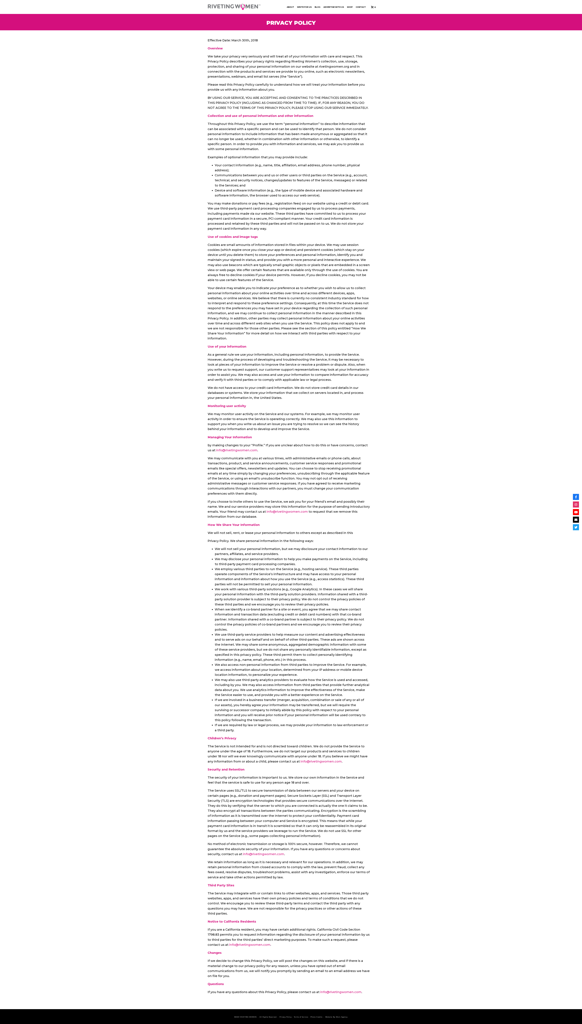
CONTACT (361, 7)
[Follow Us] (576, 497)
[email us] (576, 520)
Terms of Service (301, 1017)
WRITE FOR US (304, 7)
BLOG (317, 7)
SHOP (350, 7)
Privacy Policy (285, 1017)
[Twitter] (576, 527)
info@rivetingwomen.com (236, 450)
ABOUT (290, 7)
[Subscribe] (576, 512)
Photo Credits (316, 1017)
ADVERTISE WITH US (333, 7)
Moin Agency (342, 1017)
